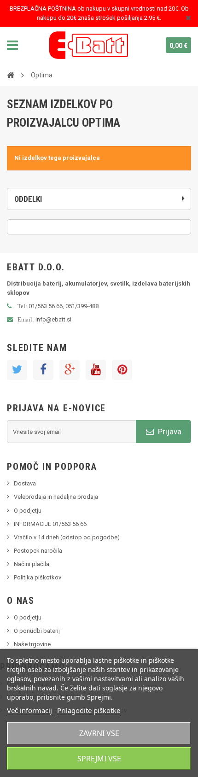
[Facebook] (43, 370)
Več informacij (29, 710)
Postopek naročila (38, 550)
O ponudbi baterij (37, 630)
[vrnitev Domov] (10, 74)
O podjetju (27, 510)
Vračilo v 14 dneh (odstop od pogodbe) (67, 537)
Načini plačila (31, 564)
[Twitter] (17, 370)
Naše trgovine (32, 644)
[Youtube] (96, 370)
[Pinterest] (122, 370)
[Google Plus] (69, 370)
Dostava (25, 483)
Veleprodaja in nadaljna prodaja (56, 496)
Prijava (168, 431)
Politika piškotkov (37, 577)
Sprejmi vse (99, 759)
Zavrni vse (99, 733)
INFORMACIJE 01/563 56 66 (50, 523)
